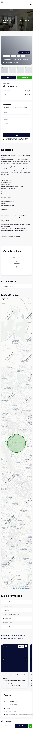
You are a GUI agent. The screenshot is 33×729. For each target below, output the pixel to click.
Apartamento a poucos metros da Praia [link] (13, 28)
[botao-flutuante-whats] (30, 726)
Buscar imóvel (6, 25)
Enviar (16, 135)
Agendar (21, 725)
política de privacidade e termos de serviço (15, 141)
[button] (3, 300)
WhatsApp (25, 77)
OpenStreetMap (22, 588)
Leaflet (15, 588)
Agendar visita (10, 77)
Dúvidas (7, 725)
